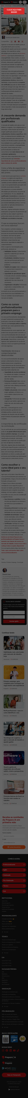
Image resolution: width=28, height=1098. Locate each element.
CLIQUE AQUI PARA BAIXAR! (14, 11)
